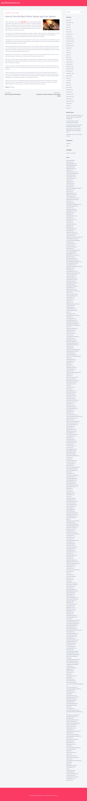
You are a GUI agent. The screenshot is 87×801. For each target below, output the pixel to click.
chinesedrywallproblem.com (72, 525)
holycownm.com (70, 538)
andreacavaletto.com (71, 379)
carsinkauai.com (69, 733)
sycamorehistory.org (70, 680)
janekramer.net (69, 488)
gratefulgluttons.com (71, 395)
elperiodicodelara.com (71, 163)
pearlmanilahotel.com (71, 219)
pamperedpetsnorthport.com (72, 315)
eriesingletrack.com (70, 313)
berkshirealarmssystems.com (72, 304)
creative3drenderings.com (72, 597)
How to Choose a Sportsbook (13, 93)
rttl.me (68, 768)
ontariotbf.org (69, 201)
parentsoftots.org (70, 596)
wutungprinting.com (70, 511)
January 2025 (69, 36)
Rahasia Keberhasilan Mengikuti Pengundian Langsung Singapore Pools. (73, 130)
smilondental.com (70, 331)
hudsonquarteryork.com (71, 705)
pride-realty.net (69, 737)
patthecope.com (70, 571)
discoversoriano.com (71, 405)
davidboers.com (69, 602)
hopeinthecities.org (70, 393)
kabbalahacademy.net (71, 330)
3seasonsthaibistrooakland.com (73, 372)
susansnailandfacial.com (71, 617)
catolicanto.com (70, 366)
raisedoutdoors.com (70, 287)
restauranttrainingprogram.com (73, 349)
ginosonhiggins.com (70, 509)
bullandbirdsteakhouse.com (72, 653)
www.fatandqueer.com (71, 636)
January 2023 (69, 92)
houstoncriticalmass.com (72, 414)
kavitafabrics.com (70, 535)
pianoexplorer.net (70, 690)
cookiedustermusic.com (71, 532)
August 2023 (69, 75)
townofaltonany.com (71, 517)
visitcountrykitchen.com (71, 504)
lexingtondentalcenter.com (72, 344)
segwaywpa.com (70, 587)
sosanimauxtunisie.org (71, 224)
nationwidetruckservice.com (72, 540)
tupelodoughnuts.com (71, 318)
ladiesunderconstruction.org (72, 255)
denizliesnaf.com (70, 568)
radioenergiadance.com (71, 229)
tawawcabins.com (70, 297)
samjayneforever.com (71, 726)
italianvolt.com (69, 302)
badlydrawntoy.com (70, 607)
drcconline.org (69, 553)
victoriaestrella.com (70, 545)
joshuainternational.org (71, 615)
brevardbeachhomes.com (72, 271)
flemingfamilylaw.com (71, 752)
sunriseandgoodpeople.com (72, 524)
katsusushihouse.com (71, 452)
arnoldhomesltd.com (71, 281)
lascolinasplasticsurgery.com (72, 654)
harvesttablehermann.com (72, 263)
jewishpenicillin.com (70, 353)
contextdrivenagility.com (72, 470)
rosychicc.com (69, 388)
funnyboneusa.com (70, 530)
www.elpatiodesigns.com (72, 703)
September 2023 (70, 73)
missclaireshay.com (70, 160)
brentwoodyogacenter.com (72, 661)
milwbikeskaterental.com (72, 514)
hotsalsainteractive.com (71, 171)
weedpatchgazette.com (71, 310)
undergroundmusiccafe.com (72, 777)
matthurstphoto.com (71, 728)
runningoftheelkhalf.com (72, 625)
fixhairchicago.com (70, 566)
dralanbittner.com (70, 307)
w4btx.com (68, 326)
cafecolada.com (70, 403)
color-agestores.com (71, 383)
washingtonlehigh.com (71, 667)
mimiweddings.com (70, 772)
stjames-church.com (70, 462)
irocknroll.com (69, 292)
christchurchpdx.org (70, 439)
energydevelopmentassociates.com (74, 266)
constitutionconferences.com (73, 569)
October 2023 (69, 71)
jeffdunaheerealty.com (71, 627)
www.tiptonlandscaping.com (72, 662)
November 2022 (70, 96)
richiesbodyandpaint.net (71, 165)
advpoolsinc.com (70, 558)
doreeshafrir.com (70, 465)
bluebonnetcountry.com (71, 216)
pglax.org (68, 519)
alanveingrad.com (70, 507)
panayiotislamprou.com (71, 232)
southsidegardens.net (71, 692)
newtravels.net (69, 191)
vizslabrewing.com (70, 305)
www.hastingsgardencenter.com (73, 688)
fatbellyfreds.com (70, 702)
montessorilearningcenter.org (73, 723)
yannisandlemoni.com (71, 308)
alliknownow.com (70, 419)
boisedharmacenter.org (71, 382)
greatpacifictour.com (71, 543)
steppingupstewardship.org (72, 664)
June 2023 (68, 80)
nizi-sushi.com (69, 490)
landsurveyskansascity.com (72, 640)
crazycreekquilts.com (71, 436)
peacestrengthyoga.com (71, 628)
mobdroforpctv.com (70, 397)
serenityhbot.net (70, 613)
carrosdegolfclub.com (71, 264)
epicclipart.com (69, 217)
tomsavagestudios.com (71, 354)
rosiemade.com (69, 317)
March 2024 (69, 59)
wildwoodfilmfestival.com (72, 238)
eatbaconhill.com (70, 186)
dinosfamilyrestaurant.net (72, 260)
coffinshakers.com (70, 473)
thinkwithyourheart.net (71, 289)
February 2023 (69, 89)
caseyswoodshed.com (71, 565)
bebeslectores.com (70, 256)
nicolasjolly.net (69, 447)
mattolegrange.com (70, 499)
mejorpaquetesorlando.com (72, 323)
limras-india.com (70, 162)
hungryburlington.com (71, 483)
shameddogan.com (70, 594)
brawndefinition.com (71, 432)
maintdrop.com (69, 220)
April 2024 (68, 57)
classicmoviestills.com (71, 401)
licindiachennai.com (70, 167)
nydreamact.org (69, 207)
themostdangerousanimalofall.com (74, 416)
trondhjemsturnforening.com (72, 715)
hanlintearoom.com (70, 742)
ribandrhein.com (69, 362)
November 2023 (70, 68)
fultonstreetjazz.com (71, 243)
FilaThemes (55, 795)
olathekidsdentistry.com (71, 320)
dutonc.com (69, 496)
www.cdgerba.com (70, 708)
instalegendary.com (70, 202)
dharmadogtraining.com (71, 765)
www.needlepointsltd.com (72, 651)
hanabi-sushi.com (70, 671)
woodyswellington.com (71, 700)
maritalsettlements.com (72, 512)
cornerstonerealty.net (71, 682)
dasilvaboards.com (70, 426)
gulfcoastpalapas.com (71, 589)
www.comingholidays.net (72, 408)
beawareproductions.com (72, 468)
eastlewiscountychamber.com (73, 421)
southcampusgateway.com (72, 233)
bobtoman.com (69, 222)
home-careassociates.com (72, 377)
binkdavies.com (69, 437)
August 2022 (69, 103)
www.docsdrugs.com (71, 646)
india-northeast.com (70, 276)
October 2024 (69, 43)
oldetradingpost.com (71, 253)
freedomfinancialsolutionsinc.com (74, 630)
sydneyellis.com (69, 346)
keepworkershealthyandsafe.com (73, 204)
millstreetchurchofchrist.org (72, 734)
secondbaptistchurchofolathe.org (73, 760)
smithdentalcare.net (71, 775)
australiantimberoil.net (71, 258)
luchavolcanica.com (70, 537)
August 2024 (69, 48)
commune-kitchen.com (71, 442)
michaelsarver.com (70, 338)
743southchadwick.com (71, 274)
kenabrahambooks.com (71, 441)
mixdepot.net (69, 677)
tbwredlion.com (69, 718)
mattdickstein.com (70, 605)
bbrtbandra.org (69, 214)
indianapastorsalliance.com (72, 561)
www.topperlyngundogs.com (72, 623)
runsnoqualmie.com (70, 644)
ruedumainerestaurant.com (72, 455)
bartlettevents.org (70, 245)
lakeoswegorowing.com (71, 755)
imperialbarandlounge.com (72, 286)
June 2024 (68, 52)
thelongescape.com (70, 498)
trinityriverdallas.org (70, 369)
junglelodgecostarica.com (72, 501)
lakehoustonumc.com (71, 609)
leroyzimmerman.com (71, 749)
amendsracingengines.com (72, 633)
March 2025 (69, 31)
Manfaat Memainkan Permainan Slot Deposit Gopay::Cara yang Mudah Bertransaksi (74, 117)
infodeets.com (69, 170)
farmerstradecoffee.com (72, 599)
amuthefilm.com (70, 444)
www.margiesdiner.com (71, 648)
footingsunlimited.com (71, 643)
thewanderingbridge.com (71, 478)
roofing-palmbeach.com (71, 277)
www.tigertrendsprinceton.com (73, 620)
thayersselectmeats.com (72, 584)
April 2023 (68, 85)
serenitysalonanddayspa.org (72, 173)
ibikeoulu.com (69, 472)
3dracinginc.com (69, 413)
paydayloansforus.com (71, 193)
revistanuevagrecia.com (71, 460)
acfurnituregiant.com (71, 176)
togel (67, 145)
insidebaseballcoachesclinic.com (73, 731)
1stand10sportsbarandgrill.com (73, 325)
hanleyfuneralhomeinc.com (72, 322)
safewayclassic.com (70, 196)
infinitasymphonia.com (71, 449)
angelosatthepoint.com (71, 560)
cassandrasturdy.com (71, 398)
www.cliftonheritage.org (71, 656)
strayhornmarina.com (71, 429)
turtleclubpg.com (70, 542)
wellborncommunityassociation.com (74, 237)
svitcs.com (68, 573)
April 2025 (68, 29)
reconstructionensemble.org (72, 534)
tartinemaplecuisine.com (71, 486)
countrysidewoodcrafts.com (72, 198)
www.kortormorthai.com (71, 635)
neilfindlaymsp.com (70, 550)
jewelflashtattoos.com (10, 2)
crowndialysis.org (70, 348)
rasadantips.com (70, 181)
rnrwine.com (69, 754)
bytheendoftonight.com (71, 392)
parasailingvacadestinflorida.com (73, 736)
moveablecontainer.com (71, 246)
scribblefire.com (69, 374)
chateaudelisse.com (70, 235)
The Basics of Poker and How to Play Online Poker (48, 94)
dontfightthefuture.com (71, 279)
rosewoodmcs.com (70, 679)
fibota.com (68, 706)
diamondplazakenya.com (71, 716)
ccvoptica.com (69, 666)
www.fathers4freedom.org (72, 622)
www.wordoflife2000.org (72, 294)
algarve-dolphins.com (71, 506)
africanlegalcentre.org (71, 450)
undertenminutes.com (71, 178)
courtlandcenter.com (71, 548)
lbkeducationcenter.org (71, 367)
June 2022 (68, 108)
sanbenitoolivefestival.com (72, 400)
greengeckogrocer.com (71, 339)
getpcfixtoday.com (70, 212)
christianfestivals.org (71, 503)
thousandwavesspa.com (71, 547)
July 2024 (68, 50)
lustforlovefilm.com (71, 445)
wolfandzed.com (70, 672)
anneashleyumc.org (70, 638)
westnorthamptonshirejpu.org (73, 240)
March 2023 (69, 87)
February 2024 (69, 62)
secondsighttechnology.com (72, 336)
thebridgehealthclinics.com (72, 591)
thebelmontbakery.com (71, 194)
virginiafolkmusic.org (71, 359)
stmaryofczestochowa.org (72, 475)
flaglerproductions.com (71, 431)
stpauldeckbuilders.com (71, 641)
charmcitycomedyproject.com (73, 467)
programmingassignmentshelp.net (74, 188)
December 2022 (70, 94)
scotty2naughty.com (71, 463)
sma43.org (68, 657)
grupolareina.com (70, 248)
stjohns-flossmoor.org (71, 529)
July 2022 (68, 105)
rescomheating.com (70, 770)
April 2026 (68, 20)
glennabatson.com (70, 428)
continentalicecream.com (72, 434)
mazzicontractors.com (71, 695)
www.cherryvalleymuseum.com (73, 250)
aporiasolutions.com (71, 586)
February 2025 (69, 34)
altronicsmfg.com (70, 185)
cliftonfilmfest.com (70, 284)
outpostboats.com (70, 390)
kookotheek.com (70, 230)
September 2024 (70, 45)
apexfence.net (69, 780)
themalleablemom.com (71, 480)
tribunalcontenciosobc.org (72, 423)
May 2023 (68, 82)
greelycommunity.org (71, 454)
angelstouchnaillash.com (72, 328)
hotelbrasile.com (70, 242)
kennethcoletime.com (71, 481)
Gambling (12, 87)
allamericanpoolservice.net (72, 351)
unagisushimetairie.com (71, 209)
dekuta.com (69, 674)
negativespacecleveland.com (72, 520)
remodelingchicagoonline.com (73, 659)
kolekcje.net (69, 364)
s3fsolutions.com (70, 269)
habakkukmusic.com (70, 610)
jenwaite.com (69, 746)
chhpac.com (69, 764)
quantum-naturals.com (71, 721)
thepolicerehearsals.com (71, 418)
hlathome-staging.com (71, 341)
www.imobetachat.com (71, 604)
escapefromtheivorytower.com (73, 273)
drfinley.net (68, 750)
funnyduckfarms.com (71, 744)
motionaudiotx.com (70, 767)
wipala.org (68, 385)
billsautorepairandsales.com (72, 719)
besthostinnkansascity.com (72, 773)
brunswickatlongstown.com (72, 485)
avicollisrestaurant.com (71, 551)
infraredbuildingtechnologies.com (73, 261)
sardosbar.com (69, 300)
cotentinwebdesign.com (71, 251)
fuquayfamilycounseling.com (72, 757)
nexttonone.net (69, 612)
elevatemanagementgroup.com (73, 747)
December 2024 (70, 38)
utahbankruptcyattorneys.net (73, 291)
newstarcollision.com (71, 333)
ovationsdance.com (70, 361)
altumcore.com (69, 578)
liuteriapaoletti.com (70, 522)
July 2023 (68, 78)
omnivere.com (69, 180)
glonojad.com (69, 459)
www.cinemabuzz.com (71, 675)
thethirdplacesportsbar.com (72, 697)
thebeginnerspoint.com (71, 406)
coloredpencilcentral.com (72, 282)
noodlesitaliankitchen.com (72, 206)
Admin (17, 13)
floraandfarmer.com (70, 268)
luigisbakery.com (70, 669)
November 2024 (70, 41)
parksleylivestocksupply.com (72, 380)
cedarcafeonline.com (71, 175)
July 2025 (68, 25)
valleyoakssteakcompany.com (73, 563)
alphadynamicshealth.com (72, 739)
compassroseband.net (71, 576)
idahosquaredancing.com (71, 295)
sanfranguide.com (70, 410)
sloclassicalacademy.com (72, 424)
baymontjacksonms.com (71, 516)
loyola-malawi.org (70, 387)
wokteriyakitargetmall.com (72, 343)
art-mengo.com (69, 491)
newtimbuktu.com (70, 183)
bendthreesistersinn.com (71, 527)
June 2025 (68, 27)
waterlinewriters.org (71, 592)
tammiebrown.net (70, 494)
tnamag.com (69, 581)
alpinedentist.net (70, 227)
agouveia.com (69, 759)
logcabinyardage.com (71, 600)
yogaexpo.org (69, 375)
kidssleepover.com (70, 189)
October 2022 (69, 98)
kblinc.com (68, 312)
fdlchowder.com (70, 649)
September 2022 (70, 101)
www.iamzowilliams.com (72, 687)
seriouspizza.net (70, 574)
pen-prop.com (69, 618)
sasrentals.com (69, 335)
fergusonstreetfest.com (71, 724)
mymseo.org (69, 762)
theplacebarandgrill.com (71, 555)
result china (23, 21)
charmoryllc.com (70, 411)
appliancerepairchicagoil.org (72, 199)
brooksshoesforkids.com (71, 582)
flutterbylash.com (70, 741)
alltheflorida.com (70, 729)
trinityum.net (69, 693)
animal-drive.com (70, 579)
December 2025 (70, 22)
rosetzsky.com (69, 457)
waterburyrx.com (70, 556)
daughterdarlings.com (71, 168)
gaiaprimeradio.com (70, 493)
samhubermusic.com (70, 778)
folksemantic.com (70, 299)
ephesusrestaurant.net (71, 698)
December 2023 (70, 66)
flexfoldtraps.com (70, 631)
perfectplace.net (70, 370)
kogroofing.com (69, 225)
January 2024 (69, 64)
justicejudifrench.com (71, 476)
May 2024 (68, 55)
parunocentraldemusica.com (72, 710)
